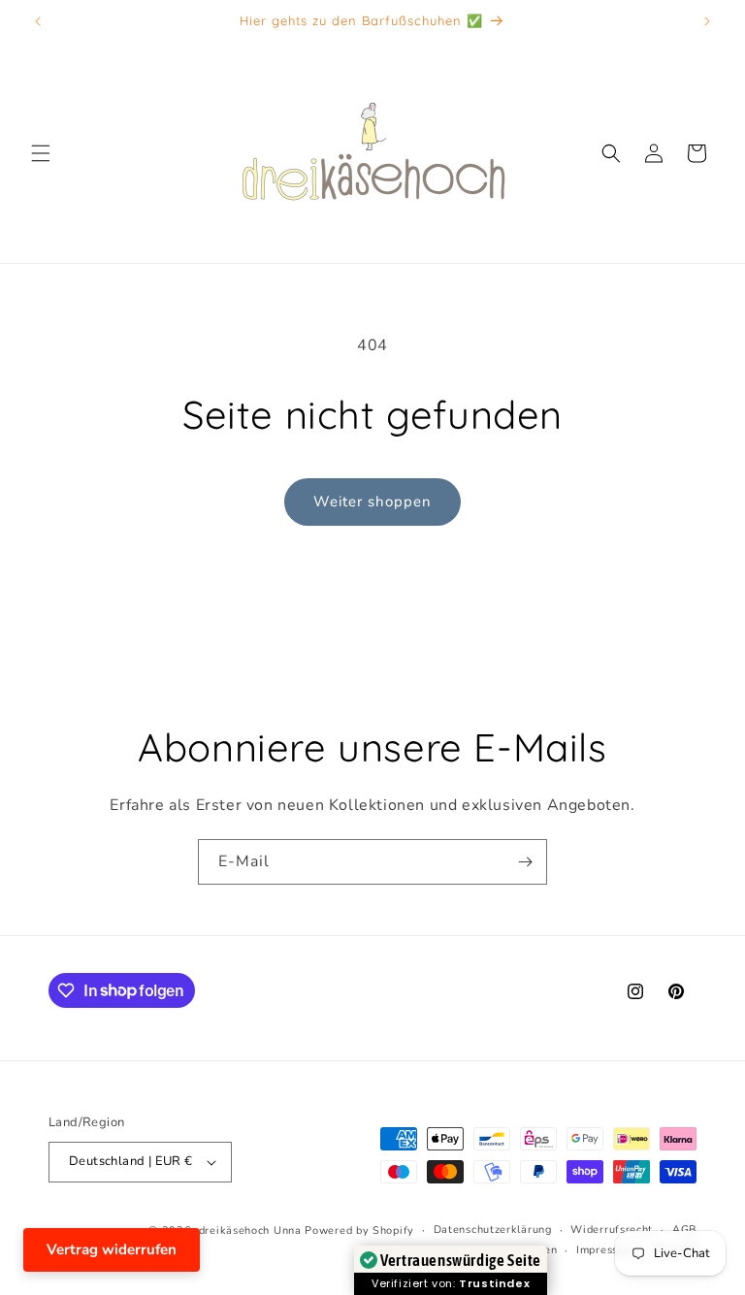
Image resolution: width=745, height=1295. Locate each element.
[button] (40, 153)
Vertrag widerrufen (112, 1249)
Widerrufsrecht (611, 1229)
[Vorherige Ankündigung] (37, 21)
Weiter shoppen (372, 501)
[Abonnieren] (524, 862)
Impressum (604, 1250)
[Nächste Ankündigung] (707, 21)
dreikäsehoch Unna (250, 1230)
